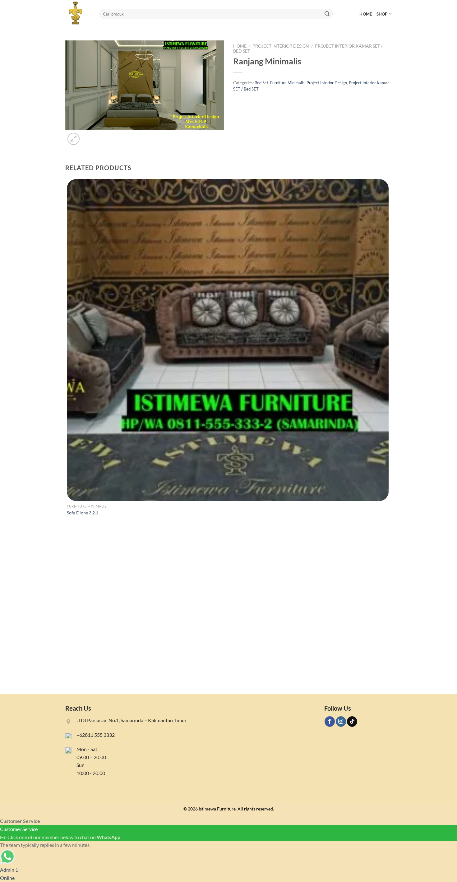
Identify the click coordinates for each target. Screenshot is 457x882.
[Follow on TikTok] (352, 721)
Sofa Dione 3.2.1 (82, 512)
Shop (382, 14)
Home (365, 14)
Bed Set (261, 82)
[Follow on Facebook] (330, 721)
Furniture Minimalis (287, 82)
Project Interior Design (280, 46)
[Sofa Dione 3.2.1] (228, 340)
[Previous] (68, 683)
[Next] (88, 136)
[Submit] (327, 14)
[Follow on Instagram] (341, 721)
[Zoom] (73, 139)
